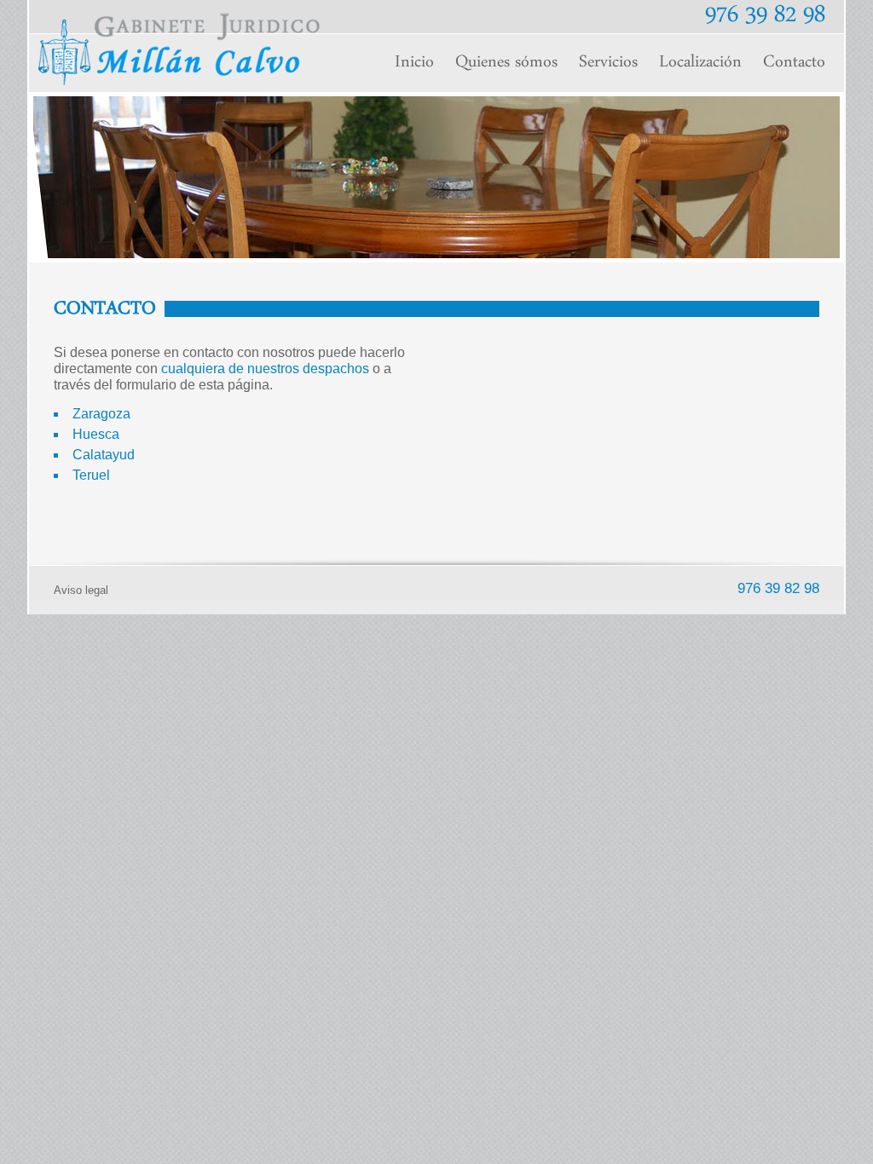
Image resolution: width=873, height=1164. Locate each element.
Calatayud (103, 454)
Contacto (794, 63)
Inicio (414, 63)
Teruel (91, 475)
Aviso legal (81, 590)
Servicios (608, 63)
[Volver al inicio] (179, 80)
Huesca (95, 434)
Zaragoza (101, 413)
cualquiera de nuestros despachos (265, 368)
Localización (700, 63)
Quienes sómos (506, 63)
